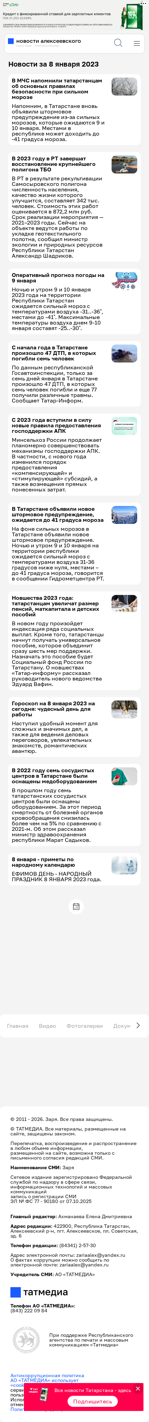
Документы (129, 1025)
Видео (47, 1025)
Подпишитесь (92, 1401)
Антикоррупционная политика (47, 1375)
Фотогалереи (85, 1025)
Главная (17, 1025)
